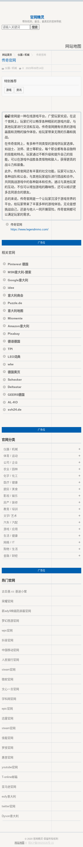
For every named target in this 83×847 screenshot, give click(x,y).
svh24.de (14, 409)
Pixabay (14, 333)
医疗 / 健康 (11, 482)
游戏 (9, 90)
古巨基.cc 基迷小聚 (14, 591)
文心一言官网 (10, 689)
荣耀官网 (7, 601)
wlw (11, 364)
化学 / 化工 (11, 475)
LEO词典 (14, 356)
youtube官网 (10, 767)
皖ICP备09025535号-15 (41, 842)
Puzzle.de (15, 303)
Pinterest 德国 (18, 264)
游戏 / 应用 (11, 529)
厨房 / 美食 (11, 489)
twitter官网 (8, 806)
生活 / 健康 (11, 535)
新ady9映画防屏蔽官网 (16, 611)
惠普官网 (7, 757)
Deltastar (14, 387)
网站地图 (73, 46)
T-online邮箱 (9, 777)
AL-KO (13, 402)
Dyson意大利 (10, 816)
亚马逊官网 (9, 786)
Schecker (15, 379)
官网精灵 (37, 17)
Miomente (15, 318)
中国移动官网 (10, 650)
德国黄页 (14, 372)
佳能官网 (7, 738)
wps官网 (7, 630)
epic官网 (7, 708)
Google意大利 (18, 280)
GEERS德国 (16, 394)
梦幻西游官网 (10, 620)
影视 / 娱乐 (11, 495)
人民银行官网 (10, 659)
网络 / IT (9, 542)
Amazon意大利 (18, 326)
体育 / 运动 (11, 455)
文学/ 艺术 (10, 515)
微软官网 (7, 679)
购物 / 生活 (11, 549)
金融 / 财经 (11, 555)
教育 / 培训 (11, 509)
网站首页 (7, 54)
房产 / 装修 (11, 502)
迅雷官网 (7, 718)
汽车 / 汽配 (11, 522)
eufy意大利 (9, 796)
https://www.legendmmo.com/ (29, 229)
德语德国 (14, 341)
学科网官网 (9, 699)
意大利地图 (15, 311)
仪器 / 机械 (23, 54)
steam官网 (8, 669)
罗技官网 (7, 747)
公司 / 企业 (11, 462)
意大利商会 (15, 295)
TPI (10, 349)
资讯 (19, 90)
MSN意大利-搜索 (19, 272)
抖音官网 (7, 640)
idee (11, 287)
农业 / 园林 (11, 469)
